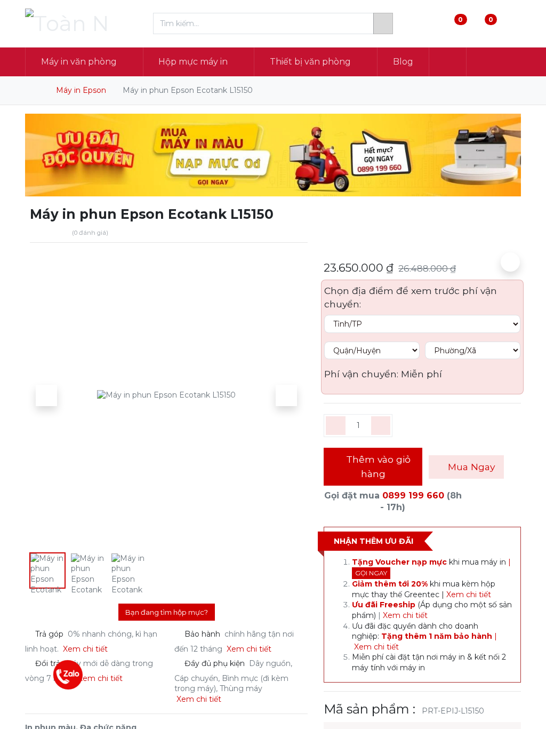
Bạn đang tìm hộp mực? (166, 612)
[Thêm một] (381, 425)
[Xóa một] (336, 425)
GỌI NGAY (371, 573)
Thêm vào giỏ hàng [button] (377, 466)
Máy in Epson (81, 90)
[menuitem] (403, 61)
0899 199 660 (413, 495)
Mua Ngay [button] (470, 466)
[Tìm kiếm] (383, 23)
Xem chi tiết (469, 594)
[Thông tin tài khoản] (512, 24)
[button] (448, 61)
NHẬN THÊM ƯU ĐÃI (373, 541)
